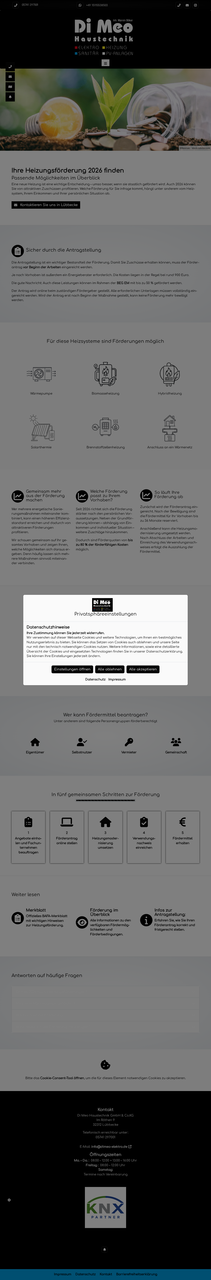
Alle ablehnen (110, 669)
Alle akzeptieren (143, 669)
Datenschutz (95, 679)
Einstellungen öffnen (72, 669)
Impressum (117, 679)
